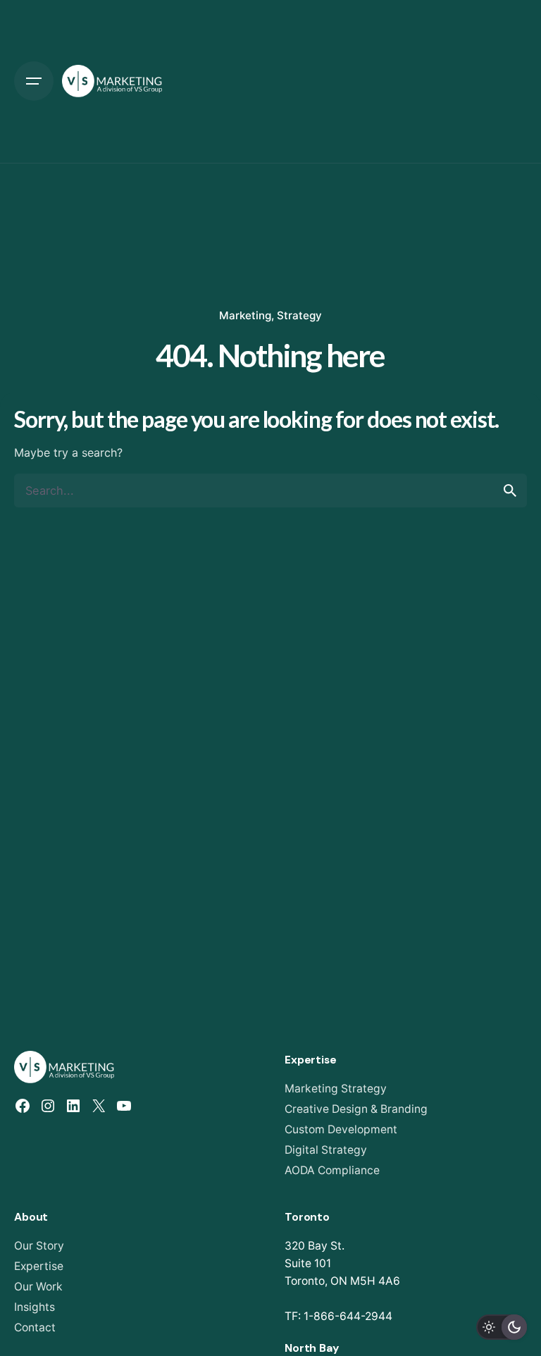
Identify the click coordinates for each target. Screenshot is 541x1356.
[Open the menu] (34, 81)
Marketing (245, 315)
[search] (510, 490)
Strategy (299, 315)
